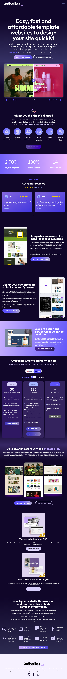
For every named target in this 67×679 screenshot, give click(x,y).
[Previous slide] (5, 204)
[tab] (29, 371)
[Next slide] (62, 204)
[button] (63, 3)
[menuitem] (10, 668)
